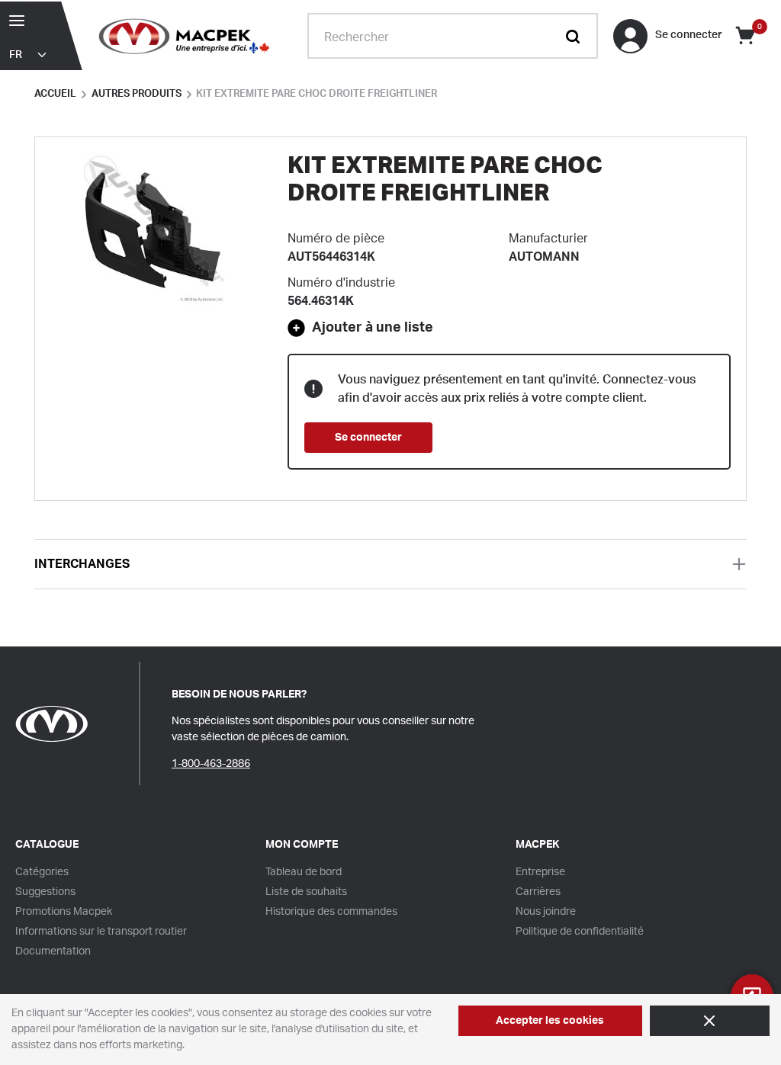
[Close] (710, 1021)
